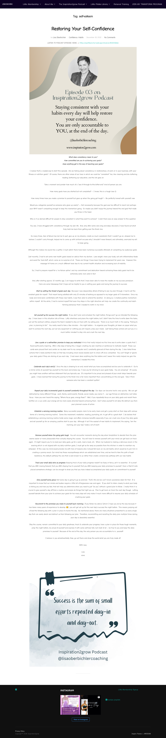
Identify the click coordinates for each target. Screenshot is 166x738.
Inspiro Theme (137, 734)
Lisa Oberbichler (59, 37)
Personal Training (121, 4)
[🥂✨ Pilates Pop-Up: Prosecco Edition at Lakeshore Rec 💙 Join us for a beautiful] (70, 705)
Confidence (73, 37)
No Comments (109, 37)
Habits (80, 37)
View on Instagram (81, 719)
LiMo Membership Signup (128, 690)
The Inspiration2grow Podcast (72, 4)
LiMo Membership (31, 4)
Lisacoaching (7, 4)
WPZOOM (147, 734)
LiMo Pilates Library (99, 4)
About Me (49, 4)
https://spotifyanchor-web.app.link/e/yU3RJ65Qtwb (99, 43)
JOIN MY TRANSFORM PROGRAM (147, 4)
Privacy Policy (19, 731)
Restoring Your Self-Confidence (82, 29)
